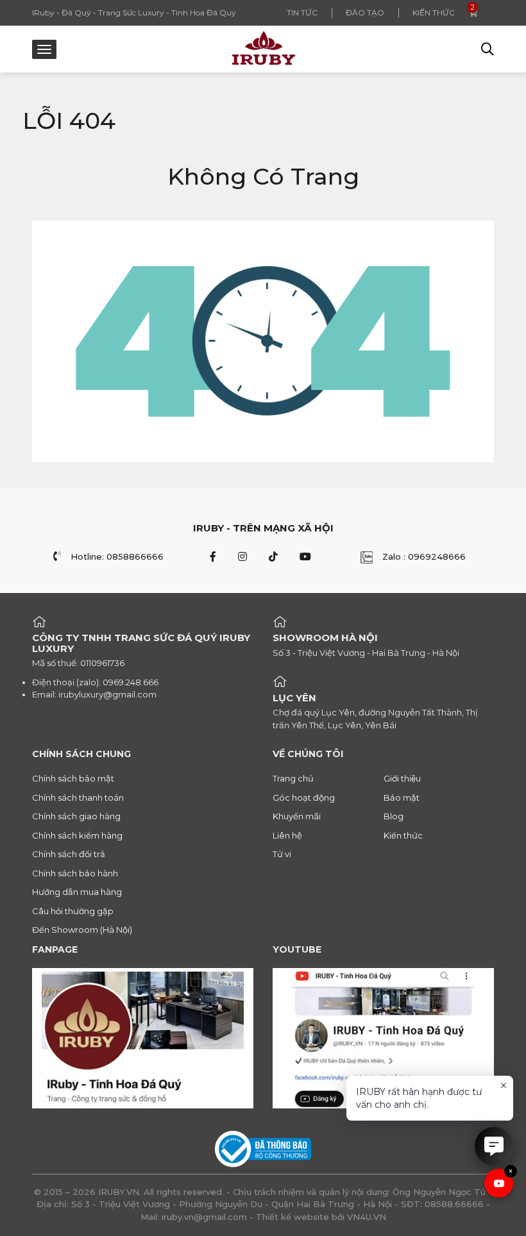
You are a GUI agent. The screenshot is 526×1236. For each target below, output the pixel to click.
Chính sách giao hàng (76, 816)
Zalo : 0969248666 (424, 556)
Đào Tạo (365, 12)
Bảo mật (402, 797)
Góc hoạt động (304, 797)
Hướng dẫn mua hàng (77, 892)
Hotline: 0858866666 (117, 556)
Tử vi (282, 854)
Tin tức (302, 12)
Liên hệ (287, 835)
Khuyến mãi (297, 816)
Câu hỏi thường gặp (73, 911)
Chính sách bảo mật (73, 778)
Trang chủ (293, 778)
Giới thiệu (402, 778)
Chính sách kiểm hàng (77, 835)
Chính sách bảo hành (75, 873)
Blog (393, 816)
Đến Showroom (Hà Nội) (82, 929)
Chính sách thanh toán (78, 797)
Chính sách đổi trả (68, 854)
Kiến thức (433, 12)
